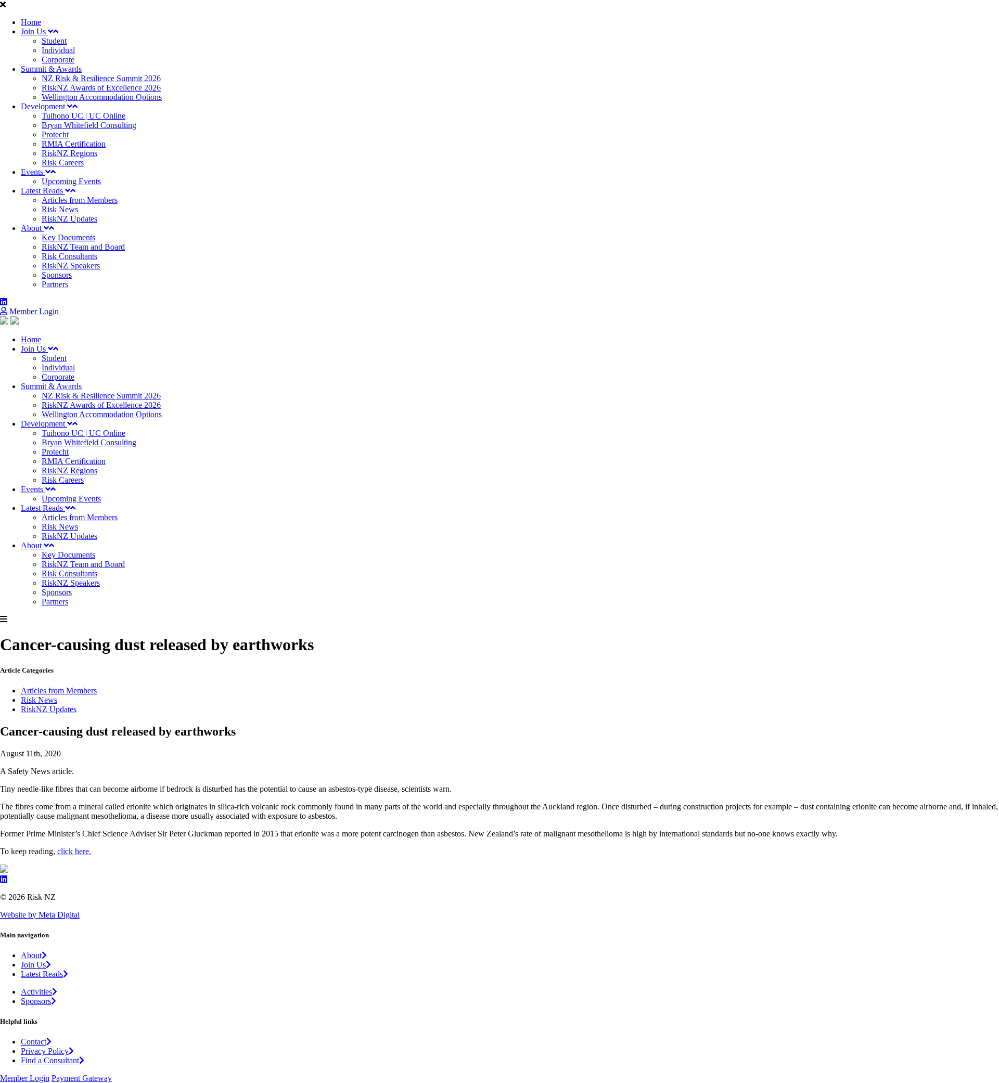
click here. (74, 851)
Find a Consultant (50, 1060)
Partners (55, 284)
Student (54, 40)
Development (44, 106)
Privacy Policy (45, 1051)
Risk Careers (63, 162)
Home (31, 22)
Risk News (60, 209)
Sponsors (57, 274)
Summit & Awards (51, 69)
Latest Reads (43, 190)
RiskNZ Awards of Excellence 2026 (101, 87)
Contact (33, 1041)
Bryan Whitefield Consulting (89, 125)
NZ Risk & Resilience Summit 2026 (101, 78)
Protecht (55, 134)
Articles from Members (80, 200)
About (32, 228)
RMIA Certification (74, 143)
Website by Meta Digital (40, 914)
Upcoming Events (71, 181)
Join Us (34, 31)
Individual (58, 50)
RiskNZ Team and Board (83, 246)
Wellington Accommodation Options (102, 97)
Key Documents (68, 237)
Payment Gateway (82, 1078)
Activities (36, 991)
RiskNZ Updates (69, 218)
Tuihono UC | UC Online (83, 115)
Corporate (58, 59)
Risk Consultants (69, 256)
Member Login (33, 311)
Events (33, 171)
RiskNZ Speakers (71, 265)
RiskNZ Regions (69, 153)
